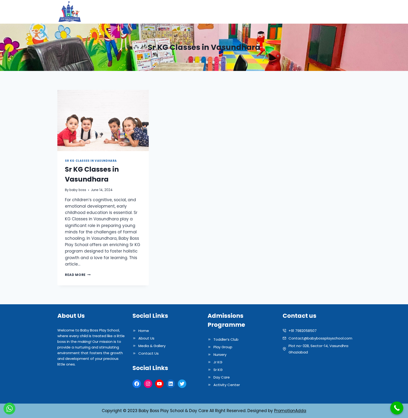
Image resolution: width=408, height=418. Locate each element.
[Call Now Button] (396, 407)
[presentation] (103, 120)
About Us (225, 12)
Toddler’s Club (225, 339)
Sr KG (218, 369)
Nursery (219, 354)
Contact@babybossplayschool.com (320, 338)
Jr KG (217, 362)
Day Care (221, 377)
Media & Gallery (286, 12)
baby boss (77, 190)
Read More (78, 275)
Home (205, 12)
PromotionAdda (290, 411)
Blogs (314, 12)
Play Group (222, 346)
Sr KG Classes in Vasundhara (91, 161)
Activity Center (226, 384)
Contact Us (336, 12)
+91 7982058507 (303, 330)
